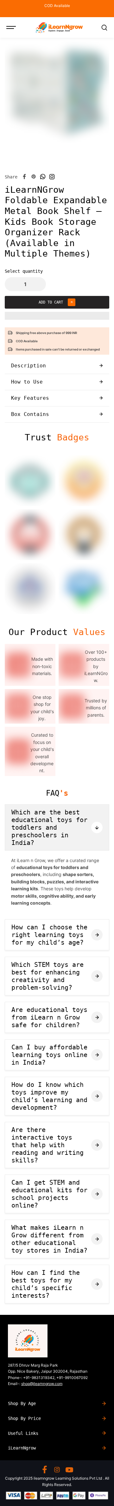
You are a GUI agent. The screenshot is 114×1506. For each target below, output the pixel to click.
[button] (57, 319)
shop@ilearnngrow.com (41, 1383)
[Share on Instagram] (52, 176)
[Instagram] (57, 1469)
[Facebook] (24, 176)
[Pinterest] (33, 176)
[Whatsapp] (43, 176)
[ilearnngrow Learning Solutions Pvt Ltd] (59, 27)
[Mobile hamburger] (12, 28)
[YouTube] (69, 1469)
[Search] (104, 28)
